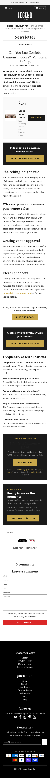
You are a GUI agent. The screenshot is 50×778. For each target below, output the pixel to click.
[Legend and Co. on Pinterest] (29, 717)
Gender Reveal (25, 690)
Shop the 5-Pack (25, 317)
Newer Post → (33, 548)
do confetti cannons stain (17, 293)
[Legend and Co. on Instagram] (24, 717)
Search (25, 658)
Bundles (25, 684)
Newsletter (21, 26)
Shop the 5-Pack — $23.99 (25, 158)
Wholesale (25, 693)
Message (6, 592)
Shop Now (36, 117)
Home (10, 26)
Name (5, 576)
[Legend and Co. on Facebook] (20, 717)
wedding (21, 469)
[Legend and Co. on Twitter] (15, 717)
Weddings (25, 687)
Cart (41, 8)
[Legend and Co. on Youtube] (34, 717)
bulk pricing (35, 472)
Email (5, 584)
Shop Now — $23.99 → (23, 518)
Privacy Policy (25, 661)
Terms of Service (25, 667)
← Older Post (17, 548)
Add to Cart (25, 462)
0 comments (9, 532)
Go (45, 742)
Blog (25, 699)
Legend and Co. (29, 769)
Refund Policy (25, 664)
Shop (25, 681)
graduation (30, 469)
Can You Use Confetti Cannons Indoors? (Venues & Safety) (25, 57)
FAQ (25, 696)
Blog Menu (24, 45)
